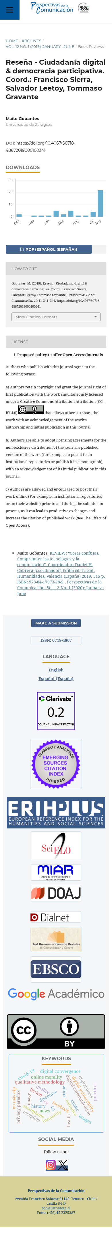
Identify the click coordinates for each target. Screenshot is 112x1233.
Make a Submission (56, 623)
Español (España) (56, 678)
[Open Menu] (10, 10)
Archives (31, 40)
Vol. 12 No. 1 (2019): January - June (40, 46)
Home (12, 40)
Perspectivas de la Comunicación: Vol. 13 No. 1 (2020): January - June (60, 587)
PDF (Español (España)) (50, 249)
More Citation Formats (36, 317)
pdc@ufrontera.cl (56, 1208)
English (56, 670)
